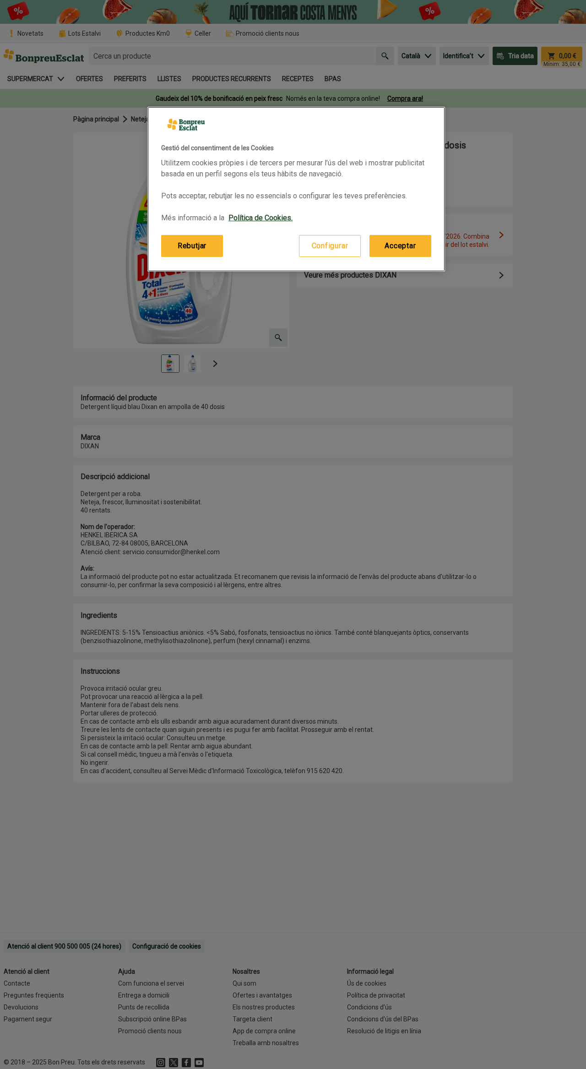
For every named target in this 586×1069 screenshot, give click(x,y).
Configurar (330, 245)
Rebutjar (192, 245)
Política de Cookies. (260, 217)
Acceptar (400, 245)
